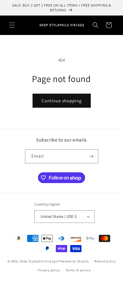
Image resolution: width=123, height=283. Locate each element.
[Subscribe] (91, 156)
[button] (12, 25)
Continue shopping (61, 101)
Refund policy (105, 261)
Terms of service (78, 270)
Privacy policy (49, 270)
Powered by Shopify (73, 261)
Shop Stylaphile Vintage (38, 261)
